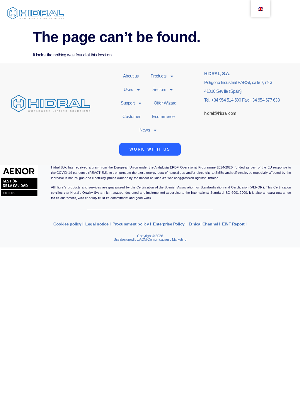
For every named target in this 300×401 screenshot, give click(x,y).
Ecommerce (163, 116)
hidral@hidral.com (220, 113)
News (144, 129)
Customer (131, 116)
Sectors (159, 89)
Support (128, 102)
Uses (128, 89)
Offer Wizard (165, 102)
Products (159, 75)
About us (131, 75)
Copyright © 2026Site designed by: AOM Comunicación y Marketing (150, 238)
